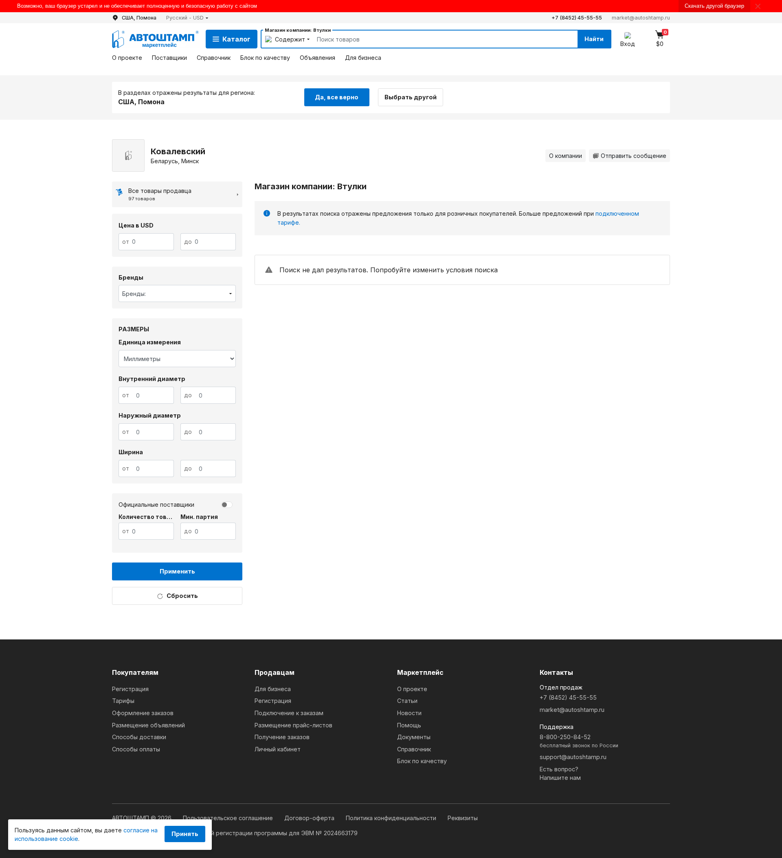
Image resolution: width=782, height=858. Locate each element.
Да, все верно (336, 97)
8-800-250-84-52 (579, 741)
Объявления (317, 57)
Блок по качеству (265, 57)
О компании (565, 155)
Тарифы (123, 700)
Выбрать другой (410, 97)
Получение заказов (282, 736)
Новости (409, 712)
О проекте (127, 57)
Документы (414, 736)
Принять (184, 833)
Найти (594, 38)
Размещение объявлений (148, 725)
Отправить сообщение (633, 155)
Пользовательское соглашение (229, 817)
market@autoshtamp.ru (641, 18)
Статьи (407, 700)
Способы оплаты (136, 749)
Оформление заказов (143, 712)
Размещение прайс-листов (293, 725)
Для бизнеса (363, 57)
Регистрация (130, 688)
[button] (187, 18)
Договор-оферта (310, 817)
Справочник (214, 57)
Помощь (409, 725)
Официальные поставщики (156, 504)
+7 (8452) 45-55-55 (576, 18)
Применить (177, 571)
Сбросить (182, 595)
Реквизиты (463, 817)
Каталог (236, 39)
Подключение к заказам (289, 712)
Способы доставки (139, 736)
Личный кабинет (278, 749)
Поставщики (169, 57)
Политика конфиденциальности (392, 817)
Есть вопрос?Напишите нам (560, 773)
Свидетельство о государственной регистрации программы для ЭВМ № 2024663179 (235, 833)
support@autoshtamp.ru (573, 756)
